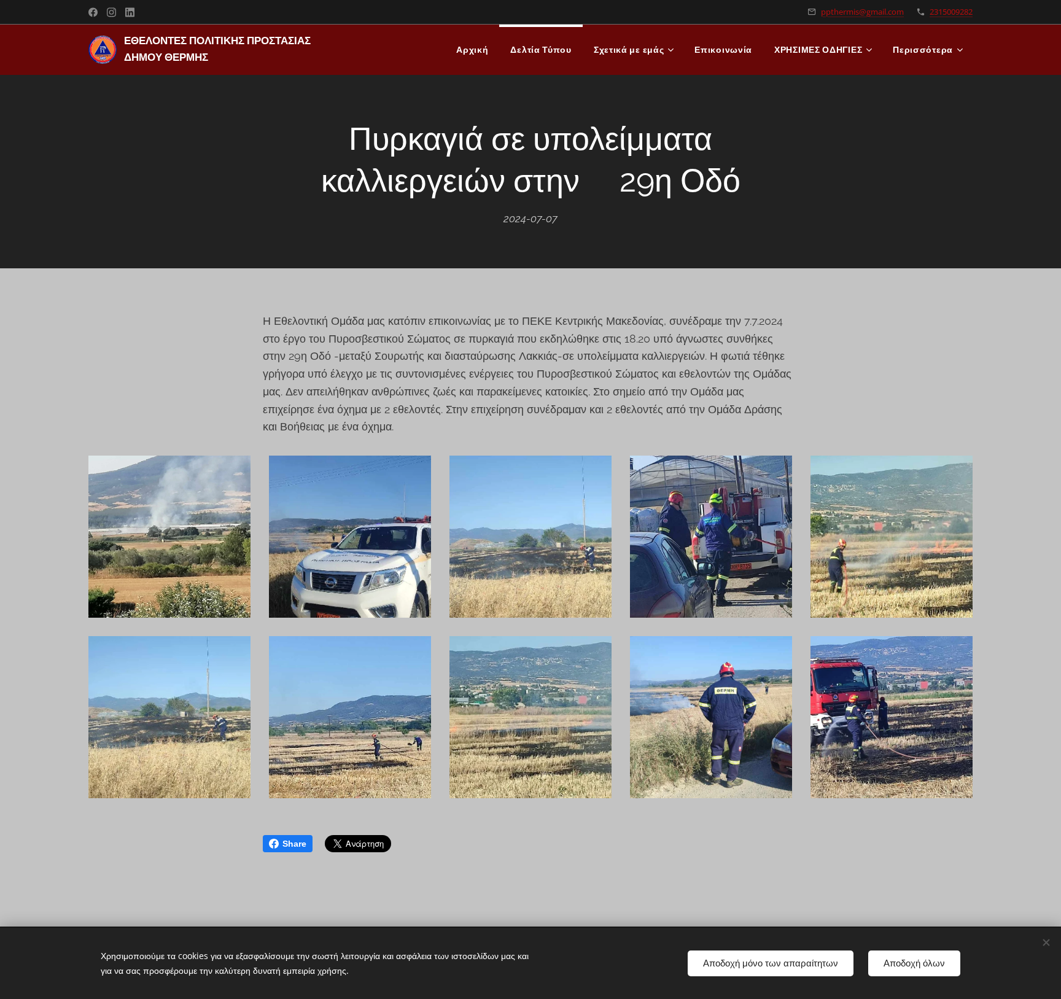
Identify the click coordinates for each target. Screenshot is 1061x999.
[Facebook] (93, 12)
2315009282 (951, 11)
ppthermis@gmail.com (862, 11)
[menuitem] (472, 50)
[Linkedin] (130, 12)
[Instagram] (111, 12)
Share (294, 844)
